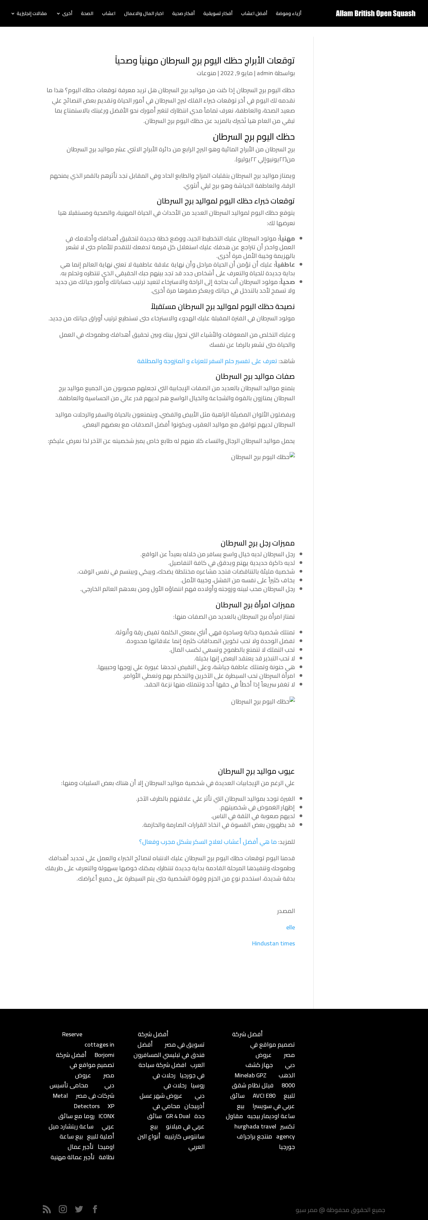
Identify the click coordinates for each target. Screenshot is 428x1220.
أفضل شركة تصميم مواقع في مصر (85, 1065)
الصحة (87, 14)
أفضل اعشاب (254, 14)
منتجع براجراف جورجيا (266, 1141)
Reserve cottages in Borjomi (88, 1044)
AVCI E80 (264, 1095)
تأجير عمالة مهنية (72, 1157)
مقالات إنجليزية (32, 14)
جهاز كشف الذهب (270, 1070)
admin (265, 73)
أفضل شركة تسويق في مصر (171, 1039)
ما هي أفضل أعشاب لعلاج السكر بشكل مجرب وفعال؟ (208, 841)
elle (290, 927)
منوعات (206, 73)
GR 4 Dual (178, 1115)
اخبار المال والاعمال (144, 14)
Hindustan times (273, 943)
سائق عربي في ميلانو (176, 1121)
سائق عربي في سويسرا (262, 1100)
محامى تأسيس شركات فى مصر (81, 1090)
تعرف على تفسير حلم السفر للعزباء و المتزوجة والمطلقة (207, 360)
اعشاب (108, 14)
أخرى (67, 14)
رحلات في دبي (184, 1090)
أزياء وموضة (288, 14)
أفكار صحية (183, 14)
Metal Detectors (76, 1100)
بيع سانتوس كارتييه (177, 1131)
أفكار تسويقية (217, 14)
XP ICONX (106, 1111)
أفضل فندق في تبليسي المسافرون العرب (169, 1054)
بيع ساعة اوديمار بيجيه (266, 1111)
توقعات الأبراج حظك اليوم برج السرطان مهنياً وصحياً (205, 60)
